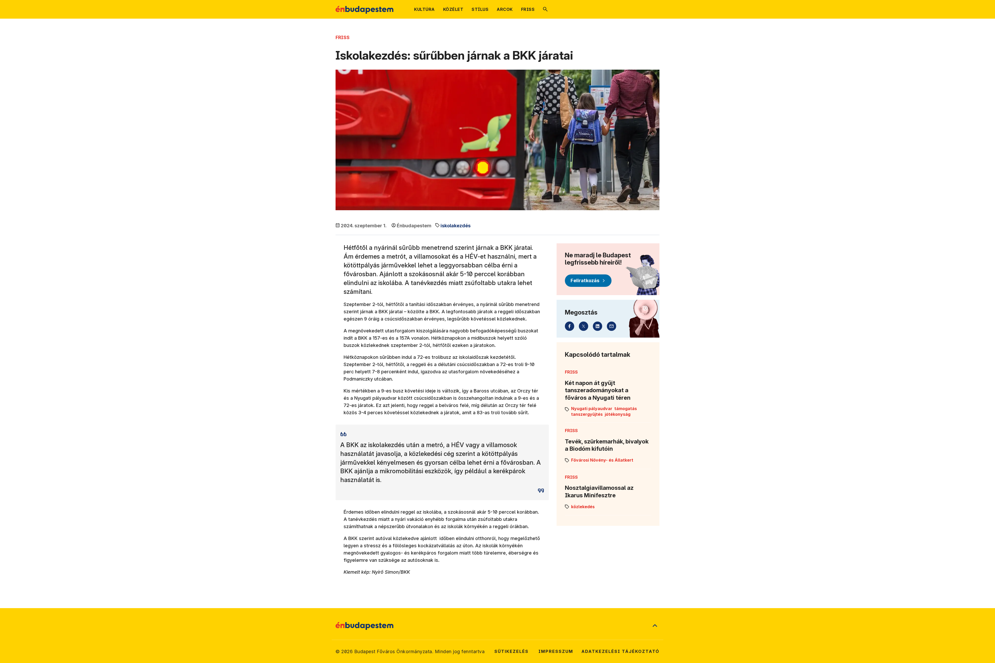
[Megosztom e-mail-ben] (611, 326)
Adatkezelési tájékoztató (620, 651)
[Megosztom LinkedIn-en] (597, 326)
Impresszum (555, 651)
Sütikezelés (511, 651)
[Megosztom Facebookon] (569, 326)
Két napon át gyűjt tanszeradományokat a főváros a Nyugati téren (597, 390)
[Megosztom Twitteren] (583, 326)
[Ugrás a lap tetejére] (654, 626)
